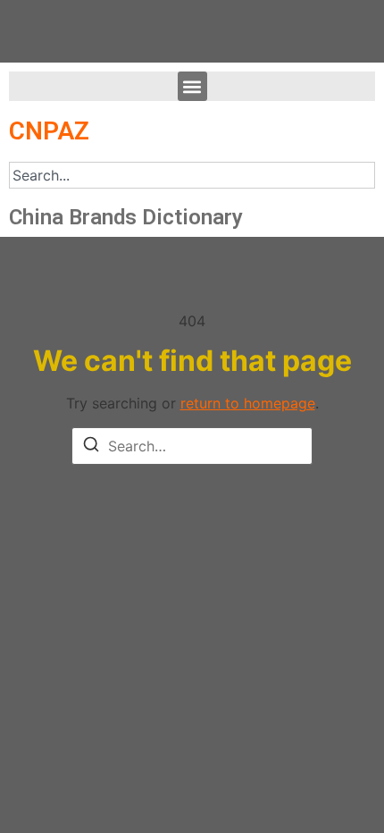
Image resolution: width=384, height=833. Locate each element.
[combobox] (192, 175)
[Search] (91, 447)
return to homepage (247, 403)
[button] (192, 86)
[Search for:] (192, 446)
